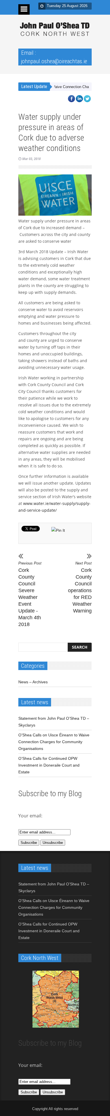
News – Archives (33, 682)
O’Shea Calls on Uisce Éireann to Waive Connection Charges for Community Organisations (53, 742)
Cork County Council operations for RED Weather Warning (80, 587)
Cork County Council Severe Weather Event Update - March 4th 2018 (29, 594)
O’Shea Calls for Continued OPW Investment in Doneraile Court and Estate (49, 765)
